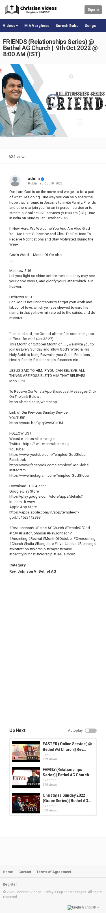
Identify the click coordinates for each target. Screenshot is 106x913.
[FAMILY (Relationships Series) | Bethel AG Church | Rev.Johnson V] (26, 777)
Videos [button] (9, 25)
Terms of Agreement (53, 872)
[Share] (82, 157)
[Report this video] (96, 157)
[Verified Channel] (42, 178)
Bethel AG (47, 571)
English (90, 907)
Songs (90, 25)
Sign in (93, 10)
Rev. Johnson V (22, 571)
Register (10, 884)
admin (34, 178)
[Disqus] (53, 655)
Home (8, 872)
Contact (24, 872)
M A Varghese (36, 25)
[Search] (79, 9)
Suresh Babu (67, 25)
